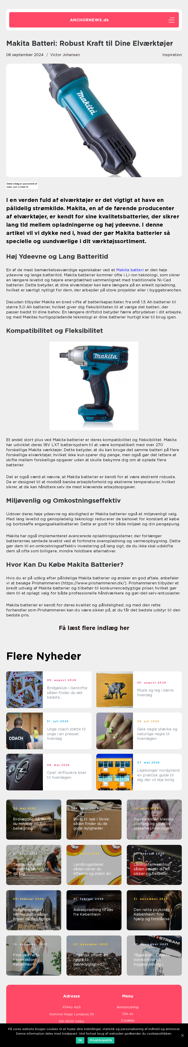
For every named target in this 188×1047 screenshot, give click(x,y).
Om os (127, 1014)
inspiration (172, 55)
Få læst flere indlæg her (94, 627)
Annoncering (127, 1007)
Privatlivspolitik (101, 1040)
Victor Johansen (65, 55)
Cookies (127, 1020)
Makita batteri (130, 270)
